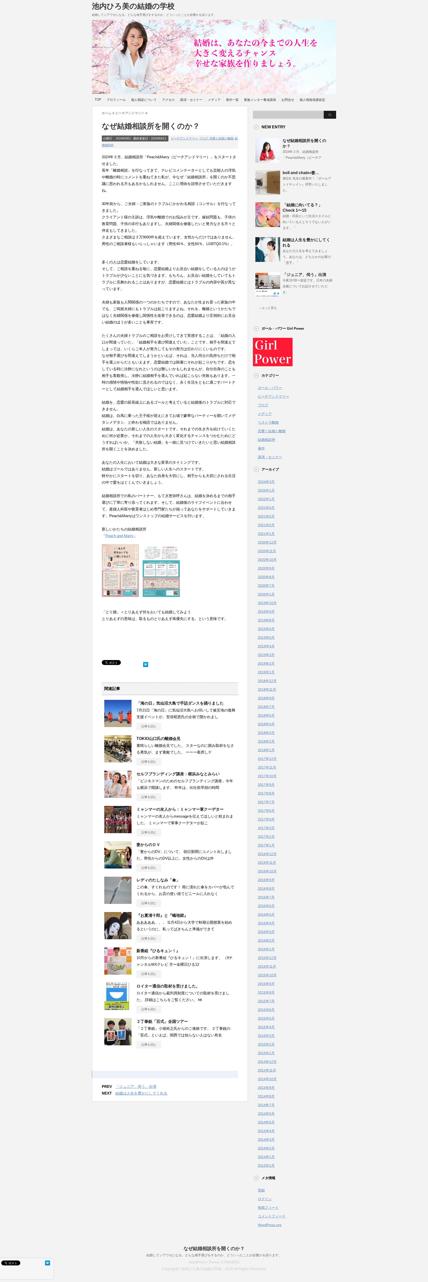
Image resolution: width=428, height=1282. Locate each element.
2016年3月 (266, 932)
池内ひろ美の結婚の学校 (133, 6)
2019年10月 (267, 603)
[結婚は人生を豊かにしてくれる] (267, 260)
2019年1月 (266, 672)
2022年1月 (266, 499)
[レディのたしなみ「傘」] (118, 902)
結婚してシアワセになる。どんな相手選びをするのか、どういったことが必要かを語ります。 (214, 1255)
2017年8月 (266, 793)
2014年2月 (266, 1148)
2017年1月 (266, 845)
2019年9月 (266, 612)
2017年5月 (266, 811)
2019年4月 (266, 646)
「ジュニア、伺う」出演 (135, 1086)
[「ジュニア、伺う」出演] (267, 295)
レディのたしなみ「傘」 (158, 880)
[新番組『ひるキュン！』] (118, 973)
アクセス (168, 100)
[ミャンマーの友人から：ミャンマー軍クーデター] (118, 831)
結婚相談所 (266, 440)
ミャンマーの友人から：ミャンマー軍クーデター (180, 809)
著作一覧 (232, 100)
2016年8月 (266, 889)
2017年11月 (267, 767)
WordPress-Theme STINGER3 (214, 1262)
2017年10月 (267, 776)
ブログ (203, 138)
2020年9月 (266, 568)
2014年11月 (267, 1070)
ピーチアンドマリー (184, 138)
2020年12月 (267, 542)
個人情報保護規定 (312, 100)
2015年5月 (266, 1018)
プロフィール (116, 100)
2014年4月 (266, 1131)
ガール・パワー (270, 388)
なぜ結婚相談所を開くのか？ (214, 1248)
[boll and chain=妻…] (267, 193)
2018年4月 (266, 724)
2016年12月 (267, 854)
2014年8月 (266, 1096)
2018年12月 (267, 681)
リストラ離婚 (268, 422)
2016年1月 (266, 949)
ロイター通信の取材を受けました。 (168, 986)
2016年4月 (266, 923)
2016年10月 (267, 871)
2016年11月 (267, 863)
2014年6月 (266, 1114)
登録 (261, 1190)
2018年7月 (266, 707)
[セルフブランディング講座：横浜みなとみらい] (118, 796)
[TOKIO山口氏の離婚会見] (118, 760)
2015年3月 (266, 1036)
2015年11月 (267, 966)
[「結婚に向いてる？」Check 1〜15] (267, 225)
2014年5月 (266, 1122)
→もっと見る (268, 308)
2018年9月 (266, 698)
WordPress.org (269, 1225)
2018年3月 (266, 733)
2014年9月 (266, 1088)
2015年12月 (267, 958)
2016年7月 (266, 897)
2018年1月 (266, 750)
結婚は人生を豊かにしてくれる (141, 1093)
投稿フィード (268, 1208)
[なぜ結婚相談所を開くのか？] (267, 161)
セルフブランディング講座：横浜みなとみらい (178, 774)
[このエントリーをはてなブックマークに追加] (145, 663)
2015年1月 (266, 1053)
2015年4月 (266, 1027)
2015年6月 (266, 1010)
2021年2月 (266, 525)
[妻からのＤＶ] (118, 867)
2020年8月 (266, 577)
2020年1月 (266, 594)
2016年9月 (266, 880)
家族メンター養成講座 (260, 100)
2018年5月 (266, 715)
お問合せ (287, 100)
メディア (214, 100)
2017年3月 (266, 828)
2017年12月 (267, 759)
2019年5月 (266, 638)
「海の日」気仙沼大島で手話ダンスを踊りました (180, 703)
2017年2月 (266, 837)
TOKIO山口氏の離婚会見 (158, 738)
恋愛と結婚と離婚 (221, 138)
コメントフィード (272, 1216)
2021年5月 (266, 516)
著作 (261, 448)
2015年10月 (267, 975)
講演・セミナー (191, 100)
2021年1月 (266, 534)
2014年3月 (266, 1140)
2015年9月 (266, 984)
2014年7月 (266, 1105)
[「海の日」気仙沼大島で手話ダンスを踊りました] (118, 725)
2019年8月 (266, 620)
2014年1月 (266, 1157)
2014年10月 (267, 1079)
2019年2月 (266, 663)
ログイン (265, 1199)
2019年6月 (266, 629)
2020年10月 (267, 560)
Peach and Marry (120, 536)
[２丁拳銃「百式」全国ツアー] (118, 1043)
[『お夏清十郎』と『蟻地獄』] (118, 937)
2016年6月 (266, 906)
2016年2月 (266, 940)
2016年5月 (266, 914)
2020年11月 (267, 551)
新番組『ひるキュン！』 (158, 951)
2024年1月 (266, 490)
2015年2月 (266, 1044)
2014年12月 (267, 1062)
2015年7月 (266, 1001)
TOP (98, 99)
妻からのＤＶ (148, 845)
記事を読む (148, 726)
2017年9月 (266, 785)
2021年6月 (266, 508)
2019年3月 (266, 655)
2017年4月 (266, 819)
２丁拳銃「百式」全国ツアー (162, 1021)
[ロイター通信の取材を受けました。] (116, 1008)
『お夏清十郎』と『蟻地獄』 (162, 915)
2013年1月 (266, 1166)
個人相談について (144, 100)
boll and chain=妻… (301, 173)
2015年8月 (266, 992)
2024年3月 (266, 482)
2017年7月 (266, 802)
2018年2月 (266, 741)
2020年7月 (266, 586)
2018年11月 (267, 689)
